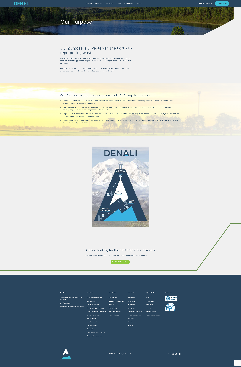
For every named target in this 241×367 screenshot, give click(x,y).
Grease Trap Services (93, 315)
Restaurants (131, 297)
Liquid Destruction (93, 304)
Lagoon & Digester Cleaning (96, 332)
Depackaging (91, 301)
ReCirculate (113, 297)
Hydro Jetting (91, 318)
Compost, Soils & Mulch (116, 301)
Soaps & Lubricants (115, 311)
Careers (139, 3)
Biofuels (111, 304)
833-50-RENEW (205, 3)
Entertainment (132, 322)
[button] (89, 3)
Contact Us (222, 3)
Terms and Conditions (153, 315)
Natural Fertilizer (114, 315)
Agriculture (131, 308)
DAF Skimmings (92, 325)
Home (148, 297)
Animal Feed (113, 308)
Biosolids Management (94, 336)
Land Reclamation (92, 322)
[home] (22, 3)
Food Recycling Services (94, 297)
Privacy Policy (151, 311)
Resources (149, 304)
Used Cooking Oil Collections (96, 311)
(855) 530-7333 (65, 303)
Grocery (130, 325)
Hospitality (131, 301)
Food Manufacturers (134, 315)
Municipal (131, 318)
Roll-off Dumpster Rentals (95, 308)
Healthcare (131, 304)
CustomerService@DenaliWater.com (72, 306)
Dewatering (90, 329)
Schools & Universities (135, 311)
